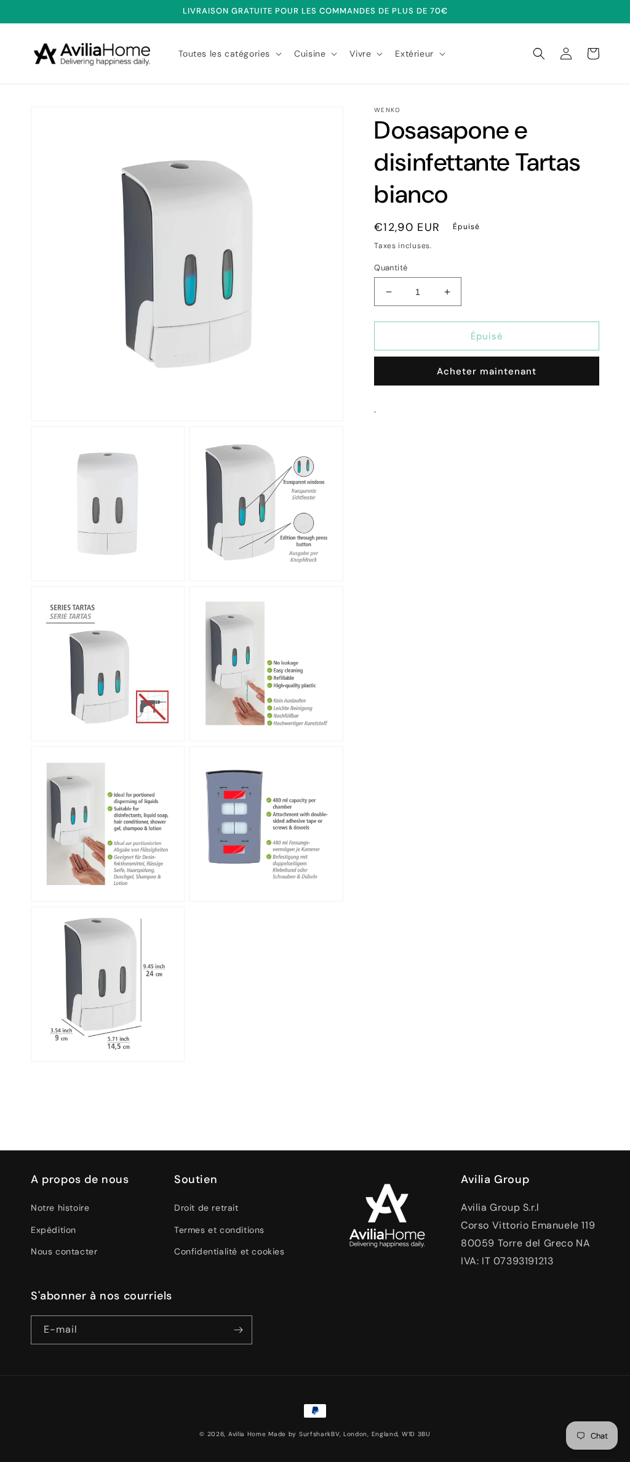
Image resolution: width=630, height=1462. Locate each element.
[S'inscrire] (238, 1329)
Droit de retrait (206, 1207)
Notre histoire (60, 1207)
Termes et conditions (219, 1229)
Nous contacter (64, 1251)
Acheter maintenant (486, 371)
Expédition (53, 1229)
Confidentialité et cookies (229, 1251)
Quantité (390, 267)
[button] (229, 54)
